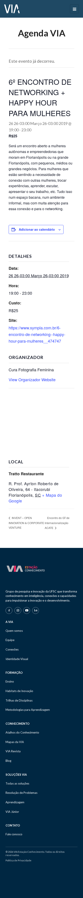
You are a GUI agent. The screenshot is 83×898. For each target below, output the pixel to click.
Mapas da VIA (15, 742)
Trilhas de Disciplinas (19, 700)
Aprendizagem (15, 802)
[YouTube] (26, 610)
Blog (8, 760)
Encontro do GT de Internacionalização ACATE (57, 523)
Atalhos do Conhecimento (22, 732)
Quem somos (14, 630)
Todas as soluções (17, 783)
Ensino (10, 681)
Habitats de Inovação (19, 691)
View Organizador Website (32, 379)
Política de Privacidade (18, 860)
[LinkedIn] (35, 610)
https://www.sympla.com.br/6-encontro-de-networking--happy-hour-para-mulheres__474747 (37, 334)
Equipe (10, 640)
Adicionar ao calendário (37, 229)
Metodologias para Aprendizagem (28, 709)
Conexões (12, 649)
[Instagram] (17, 610)
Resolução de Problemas (21, 792)
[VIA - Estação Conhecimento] (12, 8)
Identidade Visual (17, 659)
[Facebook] (9, 610)
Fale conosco (14, 834)
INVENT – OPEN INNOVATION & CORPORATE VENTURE (26, 522)
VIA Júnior (12, 811)
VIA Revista (13, 751)
